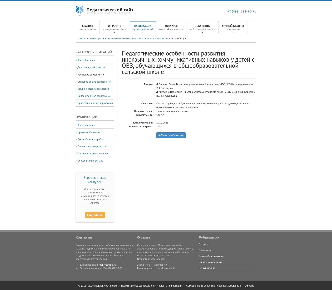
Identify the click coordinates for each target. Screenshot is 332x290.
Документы (202, 27)
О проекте (114, 27)
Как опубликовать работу (91, 139)
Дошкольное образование (91, 67)
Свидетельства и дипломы (212, 261)
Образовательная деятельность (154, 38)
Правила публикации (88, 132)
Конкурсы (171, 27)
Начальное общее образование (120, 38)
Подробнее (95, 215)
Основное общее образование (94, 81)
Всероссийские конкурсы (94, 179)
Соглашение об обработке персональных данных (213, 285)
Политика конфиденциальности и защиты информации (151, 285)
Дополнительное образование (94, 95)
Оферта (249, 285)
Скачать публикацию (171, 135)
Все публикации (86, 60)
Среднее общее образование (93, 88)
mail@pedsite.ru (107, 264)
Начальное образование (90, 74)
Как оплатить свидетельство (92, 153)
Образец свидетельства (90, 160)
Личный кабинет (233, 27)
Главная (87, 27)
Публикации (143, 27)
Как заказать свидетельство (92, 146)
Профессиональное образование (95, 102)
